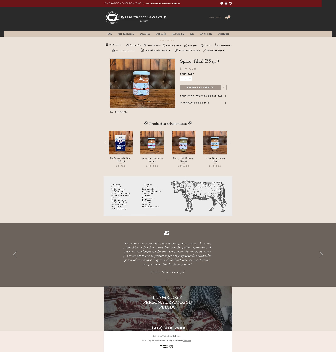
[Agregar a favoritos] (224, 87)
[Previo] (14, 254)
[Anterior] (105, 142)
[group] (168, 151)
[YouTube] (230, 3)
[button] (162, 3)
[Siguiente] (230, 142)
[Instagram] (226, 3)
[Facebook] (221, 3)
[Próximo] (321, 254)
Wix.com (187, 340)
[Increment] (190, 78)
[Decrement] (181, 78)
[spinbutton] (186, 78)
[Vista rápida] (121, 142)
